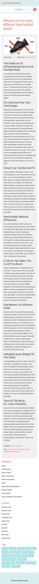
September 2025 (7, 517)
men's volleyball (30, 563)
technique (6, 555)
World (3, 483)
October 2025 (6, 514)
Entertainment (6, 469)
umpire (29, 548)
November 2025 (6, 511)
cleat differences (15, 452)
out (34, 548)
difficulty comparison (9, 559)
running (24, 552)
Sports (4, 466)
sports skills (22, 559)
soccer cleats (12, 449)
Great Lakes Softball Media (11, 3)
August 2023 (5, 521)
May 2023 (4, 528)
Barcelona (21, 548)
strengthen (15, 566)
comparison (6, 566)
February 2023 (6, 538)
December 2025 (6, 507)
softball (12, 548)
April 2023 (5, 531)
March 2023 (5, 535)
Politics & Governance (8, 479)
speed (31, 552)
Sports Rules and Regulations (11, 486)
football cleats (20, 449)
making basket (28, 555)
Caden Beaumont (30, 57)
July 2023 (4, 524)
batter (5, 552)
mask (11, 552)
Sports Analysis (6, 473)
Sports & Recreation (8, 476)
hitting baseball (16, 555)
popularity (20, 563)
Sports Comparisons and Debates (12, 497)
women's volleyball (8, 563)
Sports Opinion (6, 493)
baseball (5, 548)
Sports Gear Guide (16, 446)
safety (17, 552)
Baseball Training (7, 490)
